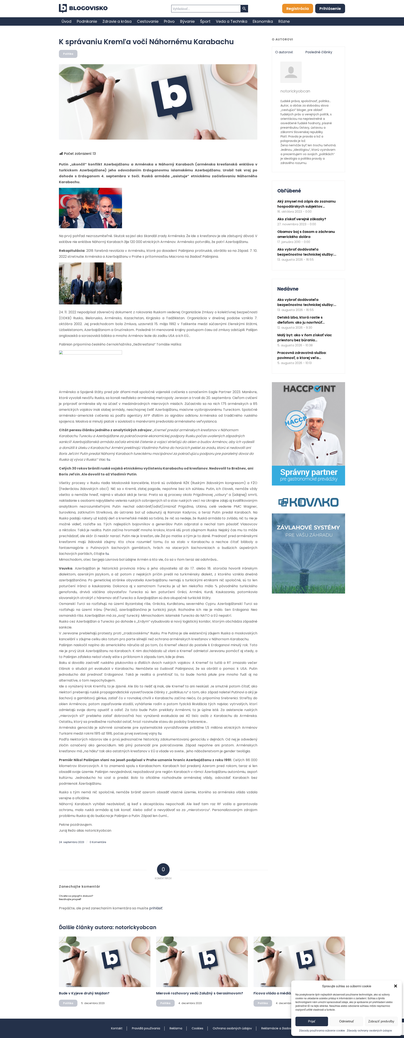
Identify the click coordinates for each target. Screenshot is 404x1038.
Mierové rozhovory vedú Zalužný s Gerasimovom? (199, 993)
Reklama (176, 1028)
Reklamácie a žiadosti (277, 1028)
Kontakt (116, 1028)
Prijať (311, 1021)
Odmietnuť (346, 1021)
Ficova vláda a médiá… (273, 993)
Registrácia (297, 8)
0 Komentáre (98, 842)
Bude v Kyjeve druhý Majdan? (84, 993)
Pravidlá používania (146, 1028)
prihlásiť (155, 908)
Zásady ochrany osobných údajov (369, 1030)
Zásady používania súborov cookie (322, 1030)
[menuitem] (66, 21)
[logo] (83, 8)
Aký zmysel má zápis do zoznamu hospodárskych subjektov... (306, 204)
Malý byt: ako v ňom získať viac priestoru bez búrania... (304, 338)
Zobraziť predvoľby (381, 1021)
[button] (395, 986)
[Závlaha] (308, 593)
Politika (68, 54)
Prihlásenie (330, 8)
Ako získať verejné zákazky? (301, 219)
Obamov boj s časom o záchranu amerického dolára (306, 234)
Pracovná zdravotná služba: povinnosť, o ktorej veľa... (301, 355)
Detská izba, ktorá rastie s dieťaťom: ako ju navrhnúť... (301, 320)
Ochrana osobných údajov (232, 1028)
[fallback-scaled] (158, 102)
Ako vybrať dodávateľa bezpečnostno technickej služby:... (306, 252)
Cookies (197, 1028)
